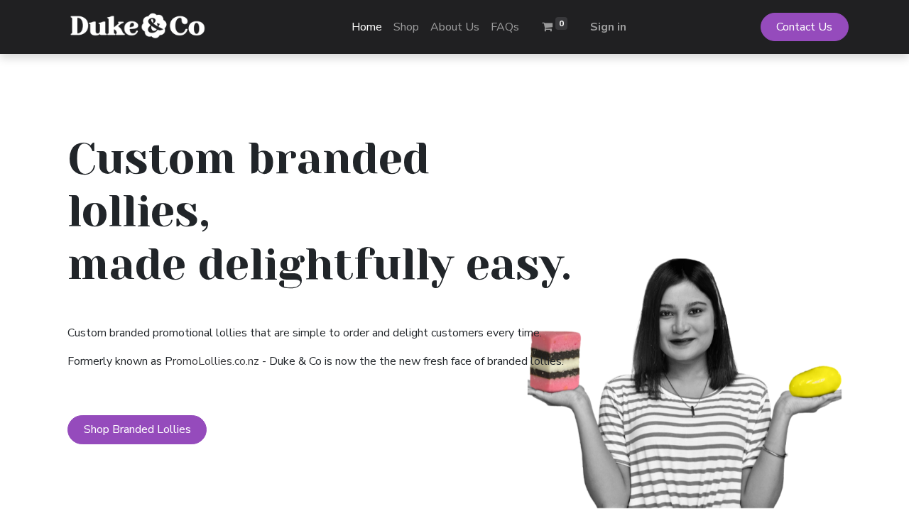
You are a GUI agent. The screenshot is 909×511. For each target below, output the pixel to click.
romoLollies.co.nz (216, 361)
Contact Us (804, 27)
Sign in (608, 27)
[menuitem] (367, 27)
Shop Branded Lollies (137, 429)
